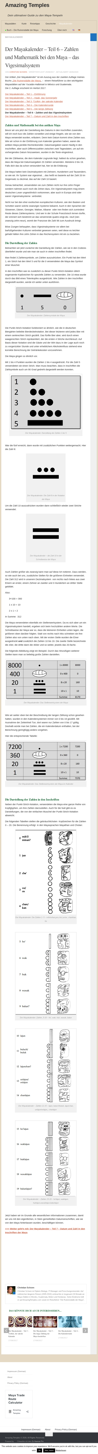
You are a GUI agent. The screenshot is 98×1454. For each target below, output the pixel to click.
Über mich (62, 30)
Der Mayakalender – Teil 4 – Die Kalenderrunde (29, 105)
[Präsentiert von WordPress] (15, 1441)
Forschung (47, 30)
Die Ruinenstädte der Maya (27, 80)
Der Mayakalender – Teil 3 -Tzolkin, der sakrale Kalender (34, 101)
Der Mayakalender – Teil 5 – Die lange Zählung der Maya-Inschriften (43, 1333)
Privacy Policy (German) (17, 1383)
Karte (24, 24)
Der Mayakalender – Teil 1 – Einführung (25, 94)
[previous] (6, 1330)
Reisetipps (35, 24)
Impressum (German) (16, 1371)
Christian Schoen (18, 72)
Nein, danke (49, 1450)
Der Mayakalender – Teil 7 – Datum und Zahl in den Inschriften (37, 116)
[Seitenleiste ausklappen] (93, 37)
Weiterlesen (61, 1450)
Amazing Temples (27, 5)
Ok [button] (39, 1450)
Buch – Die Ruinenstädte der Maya (21, 30)
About (9, 1377)
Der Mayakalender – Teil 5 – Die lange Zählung (29, 109)
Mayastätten (10, 24)
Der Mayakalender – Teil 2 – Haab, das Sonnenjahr (31, 98)
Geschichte (51, 24)
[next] (85, 1330)
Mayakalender (65, 24)
